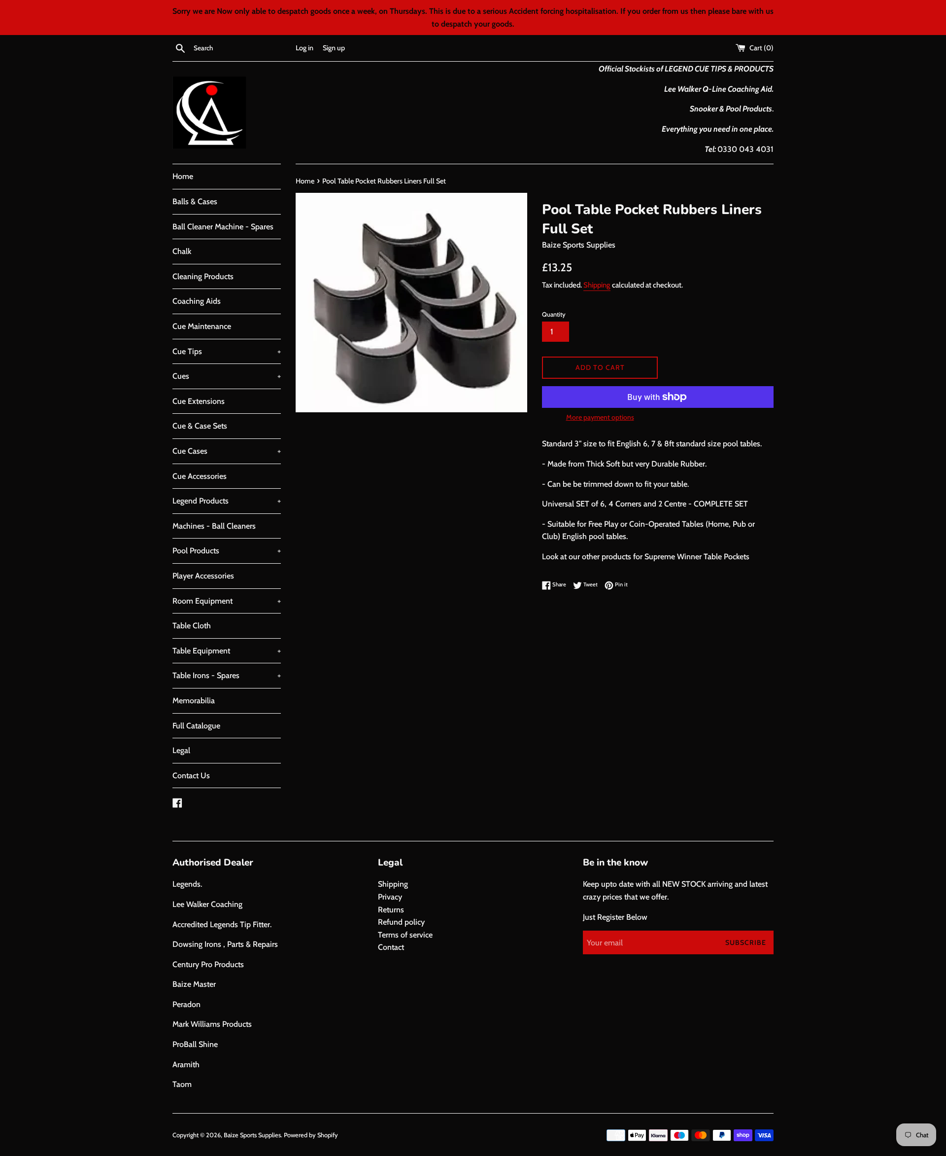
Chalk (181, 251)
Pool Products (226, 550)
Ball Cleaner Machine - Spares (222, 226)
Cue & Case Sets (199, 426)
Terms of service (405, 934)
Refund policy (401, 922)
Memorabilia (193, 700)
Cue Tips (226, 351)
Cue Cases (226, 451)
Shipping (596, 285)
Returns (391, 909)
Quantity (554, 314)
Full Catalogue (196, 725)
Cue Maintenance (201, 326)
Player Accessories (203, 575)
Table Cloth (191, 625)
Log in (304, 47)
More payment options (600, 417)
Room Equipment (226, 601)
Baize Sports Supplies (252, 1135)
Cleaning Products (203, 276)
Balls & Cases (194, 201)
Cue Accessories (199, 476)
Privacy (390, 897)
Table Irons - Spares (226, 675)
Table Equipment (226, 650)
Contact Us (191, 775)
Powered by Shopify (311, 1135)
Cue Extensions (198, 401)
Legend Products (226, 501)
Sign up (334, 47)
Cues (226, 376)
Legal (181, 750)
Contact (391, 947)
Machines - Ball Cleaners (214, 526)
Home (182, 176)
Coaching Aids (196, 301)
